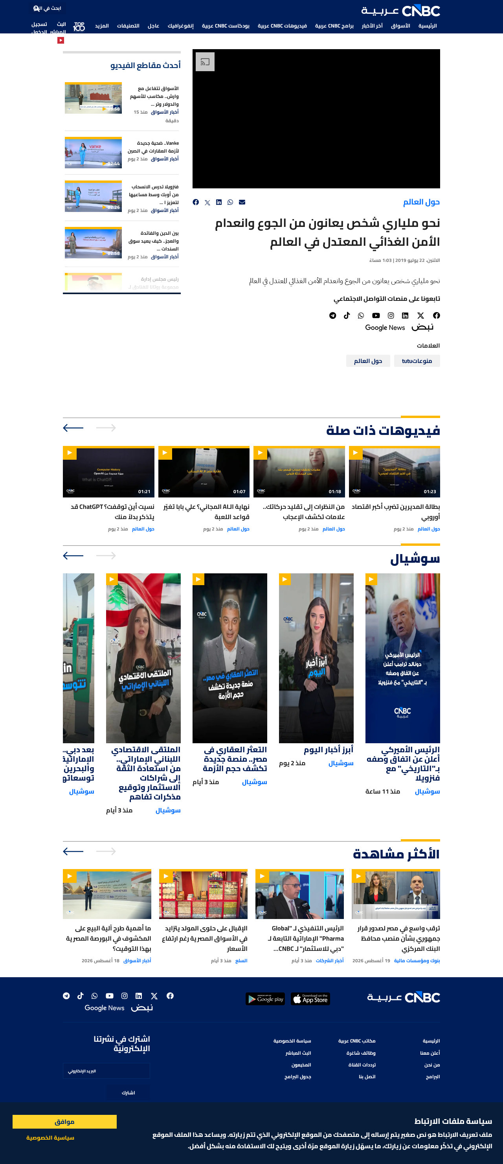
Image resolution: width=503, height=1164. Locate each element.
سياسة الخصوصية (292, 1040)
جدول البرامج (298, 1076)
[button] (401, 10)
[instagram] (391, 315)
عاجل (154, 25)
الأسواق (400, 25)
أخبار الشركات (330, 961)
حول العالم (421, 201)
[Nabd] (422, 326)
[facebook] (196, 202)
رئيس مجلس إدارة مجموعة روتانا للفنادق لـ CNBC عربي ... (154, 286)
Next (73, 428)
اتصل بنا (367, 1076)
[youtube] (376, 315)
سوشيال (427, 791)
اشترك (128, 1092)
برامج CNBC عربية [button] (334, 25)
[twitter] (207, 202)
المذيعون (301, 1064)
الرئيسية (428, 25)
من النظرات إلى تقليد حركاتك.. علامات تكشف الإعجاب (304, 511)
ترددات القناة (362, 1064)
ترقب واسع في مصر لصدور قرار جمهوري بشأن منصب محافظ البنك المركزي (399, 938)
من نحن (432, 1064)
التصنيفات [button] (128, 25)
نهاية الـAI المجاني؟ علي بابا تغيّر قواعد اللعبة (206, 511)
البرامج (433, 1076)
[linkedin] (219, 202)
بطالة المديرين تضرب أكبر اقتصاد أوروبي (396, 511)
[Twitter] (420, 316)
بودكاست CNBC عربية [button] (226, 25)
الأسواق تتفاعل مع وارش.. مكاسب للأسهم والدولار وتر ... (154, 96)
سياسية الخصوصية (50, 1138)
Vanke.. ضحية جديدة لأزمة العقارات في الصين (153, 146)
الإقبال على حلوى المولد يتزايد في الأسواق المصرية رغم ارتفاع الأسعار (205, 938)
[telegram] (332, 315)
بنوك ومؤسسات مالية (417, 961)
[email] (242, 202)
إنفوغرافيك (181, 25)
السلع (241, 961)
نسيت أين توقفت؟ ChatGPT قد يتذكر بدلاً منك (112, 511)
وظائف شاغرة (361, 1052)
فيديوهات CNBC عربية (282, 25)
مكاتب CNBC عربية (357, 1040)
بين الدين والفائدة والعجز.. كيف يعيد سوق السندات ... (154, 240)
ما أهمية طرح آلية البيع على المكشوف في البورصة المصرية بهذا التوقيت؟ (108, 938)
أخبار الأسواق (165, 112)
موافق (65, 1121)
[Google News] (385, 326)
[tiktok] (347, 315)
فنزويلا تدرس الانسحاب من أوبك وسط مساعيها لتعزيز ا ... (154, 194)
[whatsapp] (230, 202)
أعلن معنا (430, 1052)
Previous (107, 428)
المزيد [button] (102, 25)
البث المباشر (58, 28)
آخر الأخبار (372, 25)
